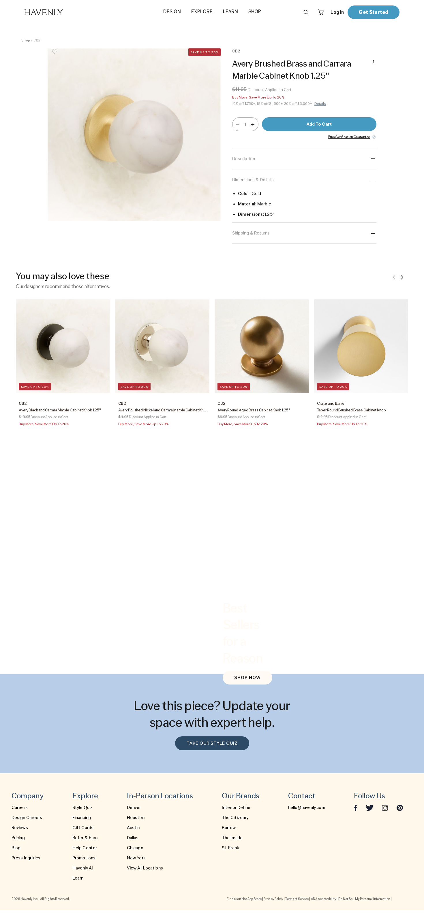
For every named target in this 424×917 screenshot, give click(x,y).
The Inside (232, 837)
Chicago (135, 847)
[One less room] (237, 124)
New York (136, 858)
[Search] (306, 12)
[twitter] (370, 807)
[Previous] (394, 277)
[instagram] (385, 807)
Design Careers (27, 817)
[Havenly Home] (62, 12)
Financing (81, 817)
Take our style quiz (212, 743)
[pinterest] (400, 807)
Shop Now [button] (247, 677)
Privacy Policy (273, 899)
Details (320, 104)
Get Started (373, 12)
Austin (133, 827)
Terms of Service (297, 899)
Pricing (18, 837)
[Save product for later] (54, 55)
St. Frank (230, 847)
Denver (134, 807)
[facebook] (355, 807)
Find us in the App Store (244, 899)
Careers (20, 807)
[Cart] (321, 12)
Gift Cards (82, 827)
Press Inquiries (26, 858)
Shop (25, 40)
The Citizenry (235, 817)
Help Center (84, 847)
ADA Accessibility (323, 899)
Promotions (83, 858)
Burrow (229, 827)
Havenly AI (82, 868)
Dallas (133, 837)
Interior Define (236, 807)
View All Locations (145, 868)
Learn (78, 878)
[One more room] (252, 124)
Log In (337, 12)
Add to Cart (319, 124)
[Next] (402, 277)
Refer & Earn (84, 837)
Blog (16, 847)
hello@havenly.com (306, 807)
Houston (136, 817)
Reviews (20, 827)
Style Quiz (82, 807)
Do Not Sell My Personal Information (364, 899)
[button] (134, 134)
